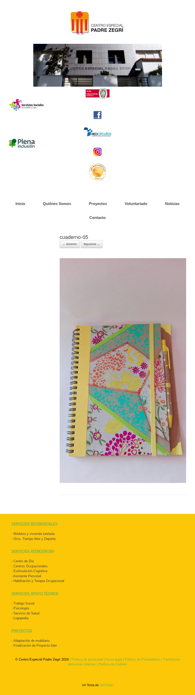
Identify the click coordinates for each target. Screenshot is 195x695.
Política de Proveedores (142, 659)
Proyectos (98, 203)
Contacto (97, 217)
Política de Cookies (113, 664)
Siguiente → (92, 244)
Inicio (20, 203)
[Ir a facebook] (97, 115)
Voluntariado (136, 203)
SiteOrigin (106, 685)
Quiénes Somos (57, 203)
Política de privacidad (87, 659)
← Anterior (69, 244)
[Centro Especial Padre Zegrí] (97, 23)
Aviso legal (114, 659)
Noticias (172, 203)
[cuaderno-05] (123, 482)
